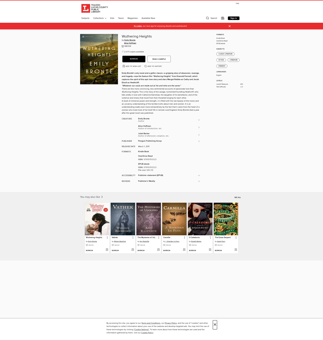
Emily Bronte (129, 40)
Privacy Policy (171, 323)
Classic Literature (225, 54)
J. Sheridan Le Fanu (172, 241)
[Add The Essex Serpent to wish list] (235, 250)
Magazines (133, 18)
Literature (233, 60)
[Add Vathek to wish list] (132, 250)
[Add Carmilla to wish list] (184, 250)
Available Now (148, 18)
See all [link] (237, 197)
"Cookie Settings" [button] (141, 329)
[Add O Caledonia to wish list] (210, 250)
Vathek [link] (115, 237)
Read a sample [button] (159, 59)
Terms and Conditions (150, 323)
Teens (121, 18)
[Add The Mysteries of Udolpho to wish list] (158, 250)
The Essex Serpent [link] (223, 237)
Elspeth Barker (196, 241)
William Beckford (120, 241)
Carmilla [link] (166, 237)
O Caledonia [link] (194, 237)
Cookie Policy (147, 332)
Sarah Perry (221, 241)
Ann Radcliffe (144, 241)
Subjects (85, 18)
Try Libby (138, 26)
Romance (222, 66)
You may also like (90, 197)
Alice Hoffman (130, 43)
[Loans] (223, 18)
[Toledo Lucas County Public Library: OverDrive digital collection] (94, 8)
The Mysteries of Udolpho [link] (147, 237)
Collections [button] (99, 18)
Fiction (221, 60)
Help (237, 3)
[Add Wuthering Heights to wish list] (107, 250)
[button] (211, 18)
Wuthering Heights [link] (94, 237)
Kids (112, 18)
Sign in (233, 18)
